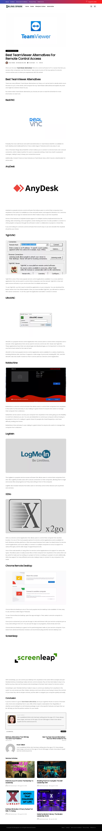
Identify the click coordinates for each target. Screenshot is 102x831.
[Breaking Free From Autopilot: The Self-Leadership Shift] (51, 769)
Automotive (50, 6)
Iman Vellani (12, 62)
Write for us (41, 2)
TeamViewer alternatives (24, 68)
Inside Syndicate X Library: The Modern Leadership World (50, 815)
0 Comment (32, 62)
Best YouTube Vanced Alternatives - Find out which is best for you (54, 738)
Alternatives (10, 731)
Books (32, 6)
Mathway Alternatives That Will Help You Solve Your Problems (17, 738)
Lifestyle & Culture (40, 6)
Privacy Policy (32, 2)
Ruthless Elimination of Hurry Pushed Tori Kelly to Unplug (19, 810)
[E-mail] (8, 728)
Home (27, 6)
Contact (12, 2)
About (7, 2)
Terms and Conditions (21, 2)
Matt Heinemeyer (12, 786)
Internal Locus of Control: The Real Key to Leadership (19, 782)
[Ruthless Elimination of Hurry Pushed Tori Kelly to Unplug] (20, 797)
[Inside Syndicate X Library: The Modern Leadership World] (51, 800)
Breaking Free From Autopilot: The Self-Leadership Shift (50, 782)
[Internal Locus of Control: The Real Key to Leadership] (20, 769)
